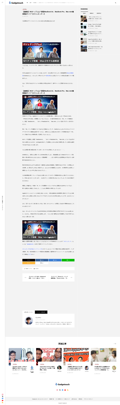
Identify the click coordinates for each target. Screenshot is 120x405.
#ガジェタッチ (67, 241)
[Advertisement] (48, 31)
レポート (96, 20)
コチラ (29, 254)
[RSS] (2, 402)
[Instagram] (2, 394)
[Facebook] (2, 398)
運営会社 (80, 399)
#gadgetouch (30, 244)
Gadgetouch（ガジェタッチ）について (40, 399)
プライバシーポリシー (88, 399)
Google (96, 28)
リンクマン (30, 268)
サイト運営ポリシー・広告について (63, 399)
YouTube (36, 268)
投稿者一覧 (51, 399)
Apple (96, 43)
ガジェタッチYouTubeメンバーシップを (32, 249)
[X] (2, 396)
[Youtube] (2, 400)
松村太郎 (48, 75)
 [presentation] (115, 343)
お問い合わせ (74, 399)
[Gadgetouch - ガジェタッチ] (16, 2)
